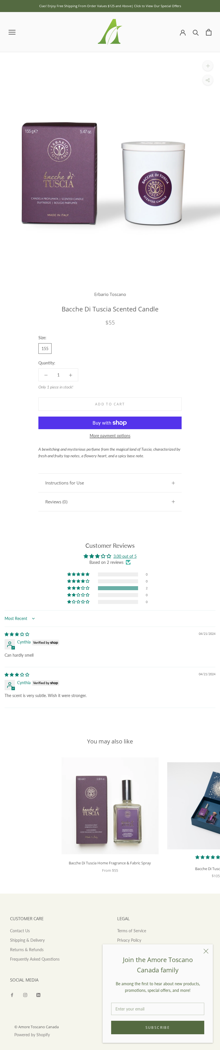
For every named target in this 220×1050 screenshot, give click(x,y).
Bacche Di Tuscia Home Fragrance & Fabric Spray (110, 862)
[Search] (196, 32)
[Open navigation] (12, 32)
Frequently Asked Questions (35, 959)
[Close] (206, 951)
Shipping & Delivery (27, 940)
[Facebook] (12, 994)
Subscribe (158, 1027)
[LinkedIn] (38, 994)
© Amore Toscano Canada (36, 1026)
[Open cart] (208, 32)
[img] (17, 634)
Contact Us (20, 930)
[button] (78, 588)
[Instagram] (25, 994)
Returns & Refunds (27, 949)
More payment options (110, 435)
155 (45, 348)
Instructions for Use (64, 483)
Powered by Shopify (32, 1034)
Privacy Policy (129, 940)
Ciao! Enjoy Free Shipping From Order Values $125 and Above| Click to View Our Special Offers (110, 6)
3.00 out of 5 (125, 556)
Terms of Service (131, 930)
